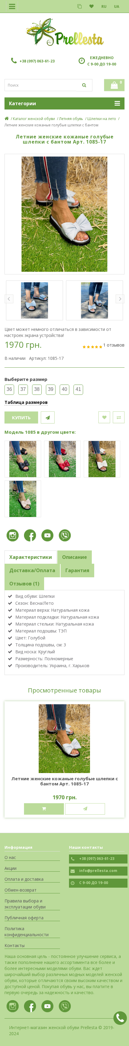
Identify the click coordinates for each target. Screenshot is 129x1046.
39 (50, 389)
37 (23, 389)
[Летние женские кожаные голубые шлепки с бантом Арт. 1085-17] (64, 214)
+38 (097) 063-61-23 (37, 61)
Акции (10, 868)
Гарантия (77, 570)
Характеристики (30, 557)
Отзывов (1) (24, 583)
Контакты (14, 945)
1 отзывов (113, 345)
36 (9, 389)
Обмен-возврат (20, 890)
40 (64, 389)
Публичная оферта (24, 918)
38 (37, 389)
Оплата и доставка (24, 879)
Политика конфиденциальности (26, 931)
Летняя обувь (71, 118)
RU (103, 6)
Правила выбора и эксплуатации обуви (25, 904)
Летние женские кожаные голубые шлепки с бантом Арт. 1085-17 (64, 781)
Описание (74, 557)
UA (116, 6)
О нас (10, 857)
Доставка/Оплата (32, 570)
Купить (21, 417)
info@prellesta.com (98, 870)
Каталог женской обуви (34, 118)
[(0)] (92, 6)
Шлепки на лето (101, 118)
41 (78, 389)
